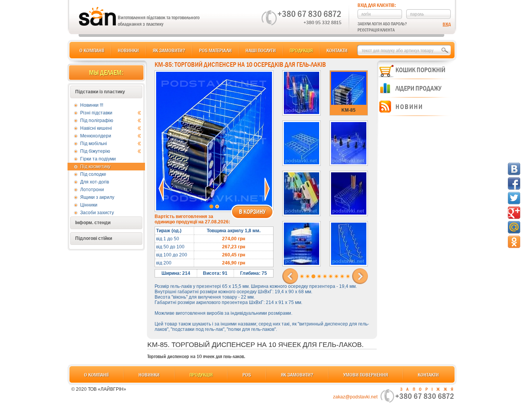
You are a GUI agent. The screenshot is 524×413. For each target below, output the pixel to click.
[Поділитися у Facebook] (514, 183)
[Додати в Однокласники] (514, 242)
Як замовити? (169, 50)
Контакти (337, 50)
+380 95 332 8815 (322, 22)
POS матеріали (215, 50)
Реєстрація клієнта (376, 30)
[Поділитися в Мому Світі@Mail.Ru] (514, 227)
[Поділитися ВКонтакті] (514, 169)
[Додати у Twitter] (514, 198)
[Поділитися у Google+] (514, 212)
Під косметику (95, 166)
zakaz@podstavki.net (355, 397)
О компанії (91, 50)
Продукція (301, 50)
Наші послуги (261, 50)
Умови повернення (365, 375)
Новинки (128, 50)
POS (246, 375)
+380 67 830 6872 (309, 14)
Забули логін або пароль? (382, 23)
